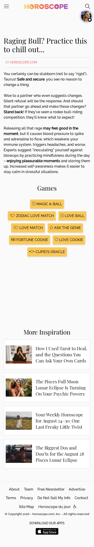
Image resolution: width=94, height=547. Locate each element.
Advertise (77, 489)
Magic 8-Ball (49, 204)
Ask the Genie (67, 228)
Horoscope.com (23, 62)
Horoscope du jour (54, 507)
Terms (11, 498)
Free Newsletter (51, 489)
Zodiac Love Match (34, 216)
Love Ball (74, 216)
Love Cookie (70, 240)
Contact (81, 498)
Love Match (30, 228)
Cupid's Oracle (50, 252)
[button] (75, 507)
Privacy (26, 498)
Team (28, 489)
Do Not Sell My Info (53, 498)
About (14, 489)
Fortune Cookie (32, 240)
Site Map (26, 507)
